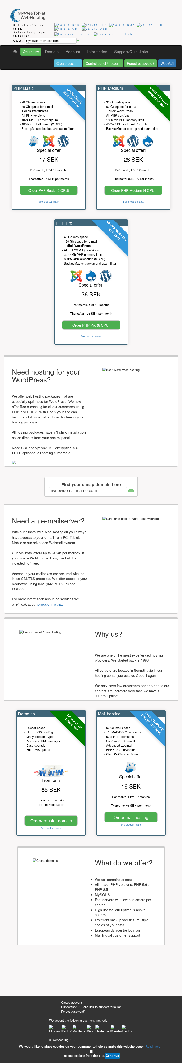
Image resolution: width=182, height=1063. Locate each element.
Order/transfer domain (51, 820)
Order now (31, 51)
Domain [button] (52, 51)
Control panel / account (103, 63)
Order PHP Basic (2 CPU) (48, 190)
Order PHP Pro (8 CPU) (91, 324)
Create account (67, 63)
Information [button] (97, 51)
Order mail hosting (131, 817)
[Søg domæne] (131, 490)
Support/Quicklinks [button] (131, 51)
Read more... (154, 1046)
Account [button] (73, 51)
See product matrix (48, 201)
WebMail (167, 63)
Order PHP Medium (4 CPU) (133, 190)
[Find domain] (78, 40)
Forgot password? (140, 63)
